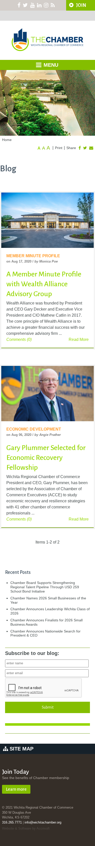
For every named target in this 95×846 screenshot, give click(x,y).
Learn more (16, 789)
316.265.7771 (12, 822)
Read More (79, 339)
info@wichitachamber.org (43, 822)
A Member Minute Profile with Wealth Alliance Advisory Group (43, 284)
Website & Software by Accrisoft (26, 828)
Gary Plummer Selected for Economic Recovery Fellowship (46, 457)
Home (7, 140)
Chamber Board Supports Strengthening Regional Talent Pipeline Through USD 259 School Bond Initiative (44, 587)
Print (58, 148)
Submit (47, 707)
